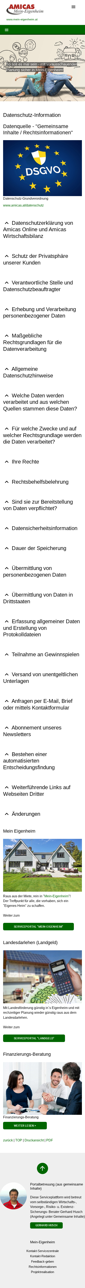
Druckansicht (34, 1140)
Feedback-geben (42, 1261)
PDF (49, 1140)
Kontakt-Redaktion (42, 1256)
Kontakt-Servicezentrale (42, 1251)
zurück (8, 1140)
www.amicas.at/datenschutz (23, 205)
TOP (18, 1140)
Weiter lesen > (25, 1125)
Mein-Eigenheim (56, 896)
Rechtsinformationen (43, 1266)
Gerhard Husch (46, 1225)
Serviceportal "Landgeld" (34, 1038)
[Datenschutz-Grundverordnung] (42, 168)
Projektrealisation (42, 1272)
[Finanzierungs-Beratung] (42, 1088)
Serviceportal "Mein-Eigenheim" (38, 926)
